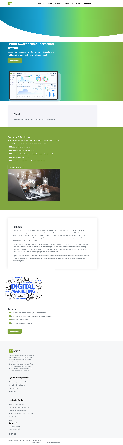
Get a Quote (14, 60)
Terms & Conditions (53, 443)
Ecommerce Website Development (19, 407)
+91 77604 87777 (14, 427)
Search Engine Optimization (18, 382)
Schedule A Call (15, 167)
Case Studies (13, 417)
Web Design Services (16, 400)
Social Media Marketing (17, 385)
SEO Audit (12, 391)
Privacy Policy (35, 443)
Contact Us (13, 423)
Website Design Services (16, 404)
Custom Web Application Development (21, 414)
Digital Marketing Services (19, 378)
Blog (10, 420)
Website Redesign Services (17, 410)
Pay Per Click (13, 388)
